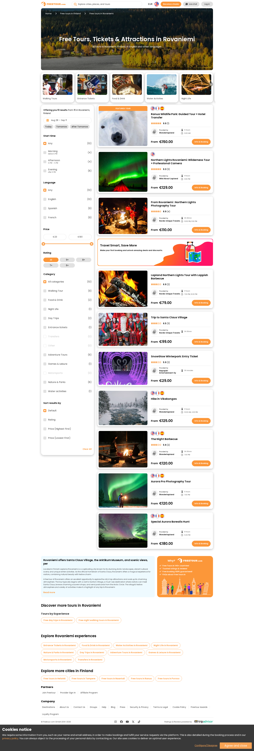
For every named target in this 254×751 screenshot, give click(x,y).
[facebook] (121, 721)
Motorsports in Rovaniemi (58, 659)
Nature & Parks (70, 382)
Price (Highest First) (59, 428)
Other (70, 345)
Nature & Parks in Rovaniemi (59, 652)
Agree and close (235, 746)
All (51, 259)
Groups (93, 707)
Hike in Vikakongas (164, 399)
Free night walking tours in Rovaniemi (99, 620)
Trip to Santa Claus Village (169, 317)
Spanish (70, 208)
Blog (113, 707)
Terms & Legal (160, 707)
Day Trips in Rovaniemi (92, 652)
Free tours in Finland (70, 13)
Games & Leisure (70, 363)
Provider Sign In (68, 692)
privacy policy (10, 738)
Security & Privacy (139, 707)
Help (104, 707)
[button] (57, 87)
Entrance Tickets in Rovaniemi (60, 645)
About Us (64, 707)
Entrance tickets (70, 327)
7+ (51, 265)
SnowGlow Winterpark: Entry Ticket (174, 356)
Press (122, 707)
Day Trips (70, 318)
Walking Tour (70, 290)
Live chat (193, 4)
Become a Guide (171, 4)
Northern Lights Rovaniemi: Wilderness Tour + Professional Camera (180, 161)
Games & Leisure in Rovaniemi (164, 652)
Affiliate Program (89, 692)
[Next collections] (210, 84)
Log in (207, 4)
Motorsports (70, 373)
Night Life (70, 309)
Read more (49, 592)
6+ (67, 265)
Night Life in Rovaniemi (166, 645)
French (70, 217)
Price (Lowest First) (59, 438)
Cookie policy (179, 707)
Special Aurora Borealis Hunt (170, 521)
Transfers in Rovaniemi (90, 659)
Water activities (70, 391)
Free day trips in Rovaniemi (58, 620)
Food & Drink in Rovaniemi (96, 645)
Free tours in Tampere (83, 678)
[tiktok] (139, 721)
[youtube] (127, 721)
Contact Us (79, 707)
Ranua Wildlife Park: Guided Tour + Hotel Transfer (178, 116)
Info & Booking (201, 142)
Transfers (70, 336)
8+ (83, 259)
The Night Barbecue (164, 439)
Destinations (48, 707)
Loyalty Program (50, 714)
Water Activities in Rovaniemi (131, 645)
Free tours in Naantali (113, 678)
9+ (67, 259)
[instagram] (115, 721)
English (70, 199)
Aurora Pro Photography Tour (171, 481)
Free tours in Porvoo (168, 678)
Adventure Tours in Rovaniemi (126, 652)
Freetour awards (199, 707)
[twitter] (133, 721)
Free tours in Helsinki (55, 678)
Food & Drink (70, 300)
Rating (51, 419)
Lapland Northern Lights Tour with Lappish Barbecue (179, 277)
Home (48, 13)
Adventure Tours (70, 354)
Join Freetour (49, 692)
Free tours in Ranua (141, 678)
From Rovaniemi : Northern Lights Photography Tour (173, 204)
